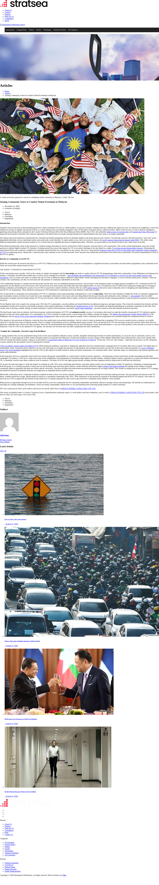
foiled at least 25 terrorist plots (118, 232)
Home (7, 91)
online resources (93, 288)
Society (38, 30)
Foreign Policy (22, 30)
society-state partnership (83, 308)
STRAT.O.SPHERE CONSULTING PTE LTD (78, 389)
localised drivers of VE (84, 306)
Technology (47, 30)
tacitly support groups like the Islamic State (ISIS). (121, 240)
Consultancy (9, 19)
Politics (31, 30)
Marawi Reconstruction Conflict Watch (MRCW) (131, 314)
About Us (8, 10)
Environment (10, 30)
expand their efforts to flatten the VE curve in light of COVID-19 (72, 340)
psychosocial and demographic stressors (128, 248)
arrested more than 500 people (143, 232)
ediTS (7, 21)
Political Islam (10, 867)
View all (3, 451)
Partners (8, 14)
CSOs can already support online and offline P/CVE (19, 346)
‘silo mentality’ (135, 296)
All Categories (73, 30)
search (22, 25)
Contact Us (9, 835)
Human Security (11, 869)
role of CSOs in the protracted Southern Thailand (32, 316)
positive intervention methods (114, 366)
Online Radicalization (13, 871)
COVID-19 (9, 865)
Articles (7, 12)
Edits (6, 833)
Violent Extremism (59, 30)
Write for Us (9, 17)
